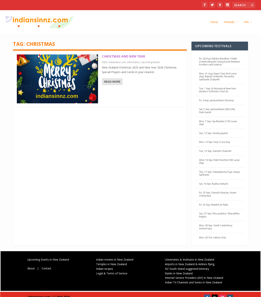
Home (214, 22)
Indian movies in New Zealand (114, 259)
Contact (46, 268)
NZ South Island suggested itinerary (187, 269)
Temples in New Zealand (111, 264)
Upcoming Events (150, 62)
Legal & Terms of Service (111, 273)
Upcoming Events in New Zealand (48, 259)
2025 (104, 62)
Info (246, 22)
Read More (112, 81)
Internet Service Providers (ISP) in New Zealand (194, 278)
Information (133, 62)
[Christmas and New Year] (57, 78)
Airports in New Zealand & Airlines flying (190, 264)
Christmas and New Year (123, 56)
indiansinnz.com (117, 62)
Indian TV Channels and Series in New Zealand (193, 282)
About (31, 268)
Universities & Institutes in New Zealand (189, 259)
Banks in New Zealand (179, 273)
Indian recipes (104, 269)
